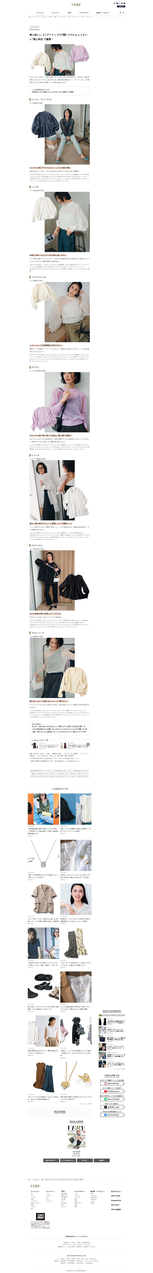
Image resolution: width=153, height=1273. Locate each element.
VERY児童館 (64, 1193)
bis (87, 1258)
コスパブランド (62, 16)
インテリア (77, 1195)
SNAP (82, 16)
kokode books (80, 1262)
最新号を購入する (51, 1160)
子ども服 (63, 1199)
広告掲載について (61, 1246)
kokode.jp (63, 1262)
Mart (78, 1258)
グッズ (62, 1201)
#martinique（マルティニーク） (63, 770)
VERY (68, 1258)
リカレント (93, 1201)
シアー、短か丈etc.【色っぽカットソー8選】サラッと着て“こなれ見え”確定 (57, 726)
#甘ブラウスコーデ (83, 776)
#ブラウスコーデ (35, 776)
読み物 (92, 1203)
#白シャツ (74, 776)
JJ (57, 1258)
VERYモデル (93, 1199)
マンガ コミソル (88, 1260)
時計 (51, 16)
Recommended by (84, 1103)
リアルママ (63, 1206)
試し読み (84, 1160)
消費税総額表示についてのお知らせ (76, 1236)
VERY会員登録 (116, 1209)
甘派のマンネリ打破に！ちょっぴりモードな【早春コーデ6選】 (53, 92)
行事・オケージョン (73, 16)
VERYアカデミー (94, 1197)
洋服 (55, 16)
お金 (76, 1204)
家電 (76, 1206)
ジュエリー (44, 16)
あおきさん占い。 (116, 1191)
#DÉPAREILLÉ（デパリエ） (81, 770)
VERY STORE (115, 1196)
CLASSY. (62, 1258)
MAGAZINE (66, 1242)
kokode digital (89, 1262)
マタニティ (88, 16)
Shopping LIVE (116, 1200)
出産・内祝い (64, 1197)
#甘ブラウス (45, 776)
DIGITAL (73, 1242)
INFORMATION (86, 1242)
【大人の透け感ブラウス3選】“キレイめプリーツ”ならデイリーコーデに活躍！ (57, 729)
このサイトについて (66, 1244)
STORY (73, 1258)
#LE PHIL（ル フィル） (63, 776)
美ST (83, 1258)
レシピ (76, 1193)
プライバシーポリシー (78, 1244)
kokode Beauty (71, 1262)
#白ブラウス (73, 773)
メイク (47, 1193)
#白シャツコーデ (83, 773)
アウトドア (77, 1197)
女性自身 (56, 1260)
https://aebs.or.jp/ (46, 1227)
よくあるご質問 (71, 1246)
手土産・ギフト (78, 1203)
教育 (62, 1204)
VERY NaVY (115, 1205)
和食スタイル (93, 1258)
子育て (70, 12)
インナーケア (49, 1201)
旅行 (76, 1199)
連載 (92, 1193)
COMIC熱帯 (71, 1260)
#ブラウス (52, 776)
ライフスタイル (84, 12)
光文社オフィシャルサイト (90, 1246)
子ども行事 (63, 1203)
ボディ (47, 1199)
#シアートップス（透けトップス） (60, 773)
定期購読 (101, 1160)
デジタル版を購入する (67, 1160)
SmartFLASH (63, 1260)
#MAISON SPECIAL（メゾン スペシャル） (42, 770)
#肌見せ (34, 773)
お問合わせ (79, 1246)
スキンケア (48, 1195)
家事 (76, 1201)
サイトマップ (88, 1244)
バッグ (38, 16)
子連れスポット (64, 1195)
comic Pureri (79, 1260)
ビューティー (56, 12)
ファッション (40, 12)
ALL (30, 16)
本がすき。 (96, 1260)
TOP (29, 1179)
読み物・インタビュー (103, 12)
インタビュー (94, 1195)
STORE (78, 1242)
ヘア (47, 1197)
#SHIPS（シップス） (43, 773)
